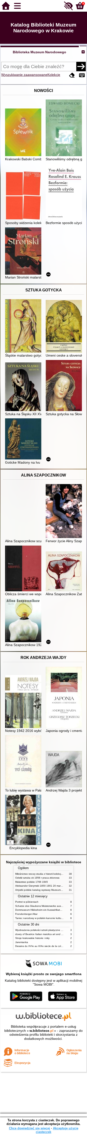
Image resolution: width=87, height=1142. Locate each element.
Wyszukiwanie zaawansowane (24, 75)
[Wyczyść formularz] (72, 75)
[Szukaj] (81, 66)
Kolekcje (53, 75)
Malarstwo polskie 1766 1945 (31, 882)
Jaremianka (21, 942)
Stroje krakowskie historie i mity (32, 938)
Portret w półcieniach (26, 901)
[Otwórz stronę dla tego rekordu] (24, 132)
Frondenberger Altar (26, 914)
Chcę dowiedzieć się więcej (29, 1128)
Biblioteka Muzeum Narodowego (39, 52)
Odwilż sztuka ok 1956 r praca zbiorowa (37, 877)
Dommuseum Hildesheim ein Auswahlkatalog (40, 909)
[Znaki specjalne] (82, 75)
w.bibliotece (41, 1031)
